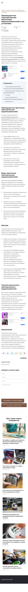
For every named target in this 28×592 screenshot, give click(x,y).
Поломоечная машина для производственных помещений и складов (13, 516)
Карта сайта (10, 579)
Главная (3, 10)
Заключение (9, 101)
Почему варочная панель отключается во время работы (12, 567)
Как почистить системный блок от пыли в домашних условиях (13, 491)
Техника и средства (11, 10)
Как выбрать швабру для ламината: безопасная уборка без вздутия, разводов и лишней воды (14, 441)
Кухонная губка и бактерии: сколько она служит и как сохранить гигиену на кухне (14, 542)
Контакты (3, 579)
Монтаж (8, 95)
